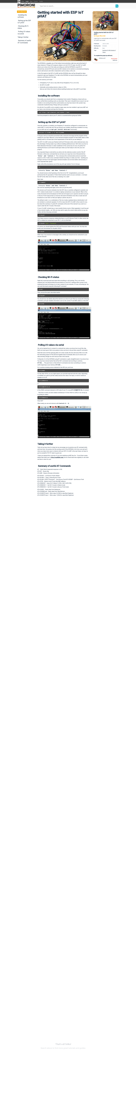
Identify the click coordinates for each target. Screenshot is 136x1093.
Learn (27, 1)
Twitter (41, 1)
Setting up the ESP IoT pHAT (24, 22)
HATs (109, 50)
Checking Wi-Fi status (23, 27)
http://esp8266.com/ (57, 457)
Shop (22, 1)
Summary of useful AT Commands (24, 42)
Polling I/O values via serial (24, 33)
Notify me (115, 60)
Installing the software (22, 16)
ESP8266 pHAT (102, 58)
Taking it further (23, 37)
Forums (36, 1)
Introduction (22, 12)
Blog (31, 1)
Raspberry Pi (105, 50)
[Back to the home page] (26, 7)
